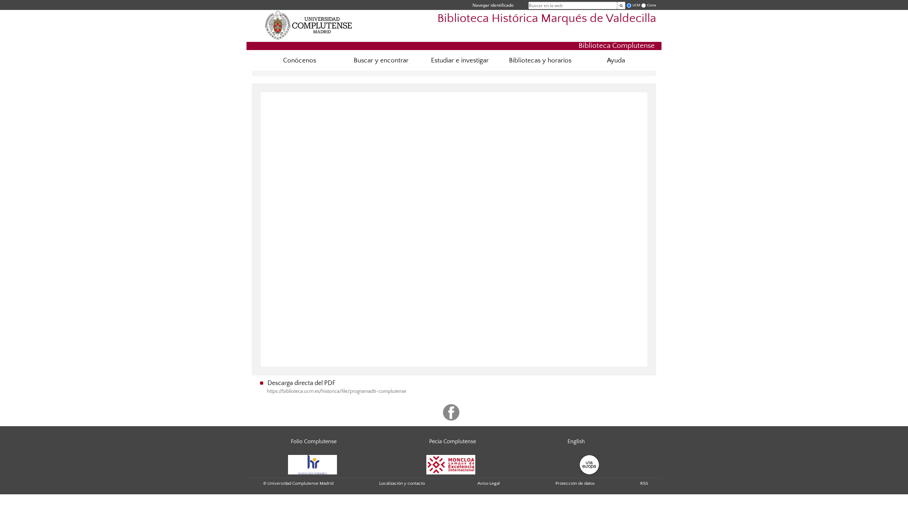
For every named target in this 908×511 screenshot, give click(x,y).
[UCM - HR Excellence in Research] (312, 464)
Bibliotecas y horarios (540, 60)
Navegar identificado (493, 5)
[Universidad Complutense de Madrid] (308, 25)
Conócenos (299, 60)
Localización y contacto (402, 483)
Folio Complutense (314, 441)
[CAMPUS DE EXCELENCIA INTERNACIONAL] (450, 464)
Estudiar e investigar (460, 60)
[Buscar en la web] (621, 5)
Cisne (651, 5)
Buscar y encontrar (381, 60)
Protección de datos (575, 483)
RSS (644, 483)
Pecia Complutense (452, 441)
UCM (636, 5)
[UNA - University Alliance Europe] (589, 464)
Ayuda (616, 60)
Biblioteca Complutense (616, 46)
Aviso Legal (488, 483)
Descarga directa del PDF (301, 383)
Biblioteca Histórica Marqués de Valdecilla (546, 18)
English (576, 441)
